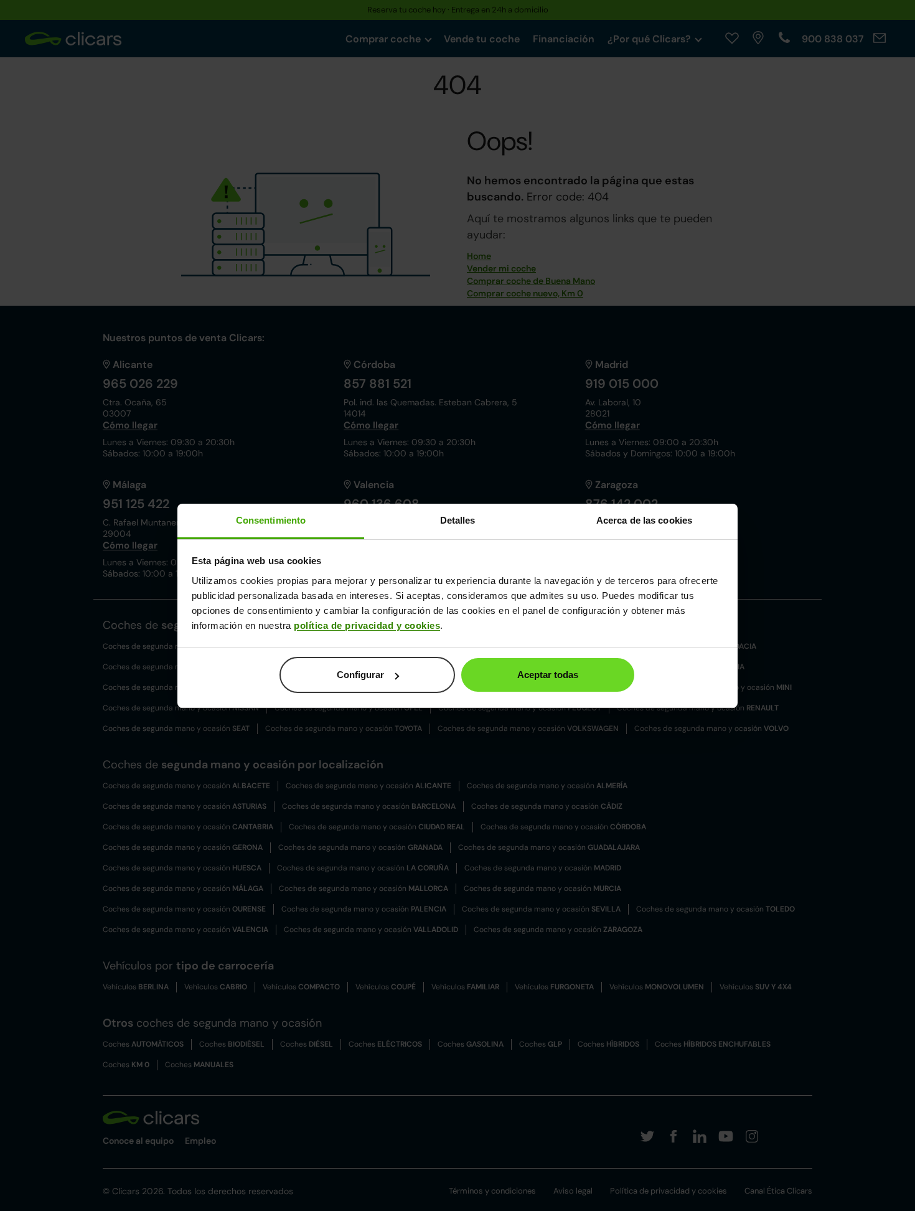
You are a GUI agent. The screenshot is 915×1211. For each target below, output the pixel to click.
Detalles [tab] (458, 520)
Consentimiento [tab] (271, 520)
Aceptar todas (547, 674)
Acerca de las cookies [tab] (644, 520)
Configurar (360, 674)
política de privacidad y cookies (367, 625)
